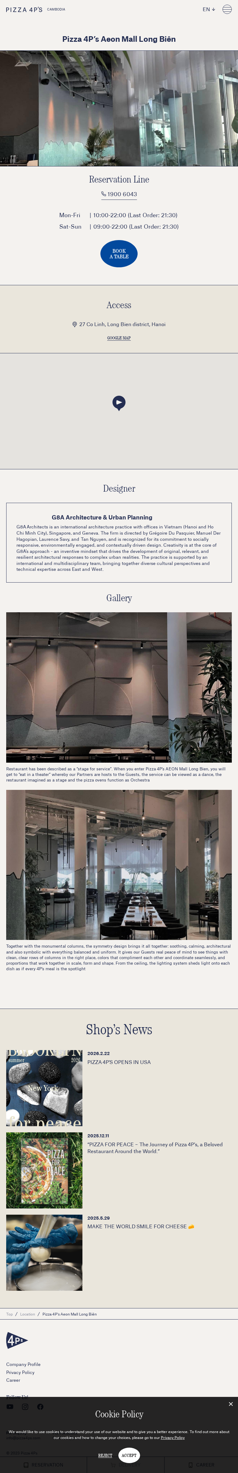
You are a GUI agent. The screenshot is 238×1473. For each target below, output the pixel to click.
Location (27, 1314)
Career (13, 1380)
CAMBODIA (56, 9)
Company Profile (23, 1364)
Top (9, 1314)
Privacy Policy (173, 1437)
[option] (119, 108)
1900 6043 (121, 194)
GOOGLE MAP (119, 337)
